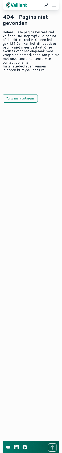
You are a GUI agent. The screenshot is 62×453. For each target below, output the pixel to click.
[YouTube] (8, 449)
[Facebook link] (25, 449)
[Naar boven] (52, 447)
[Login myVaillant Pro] (46, 5)
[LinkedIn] (16, 449)
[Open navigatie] (54, 5)
